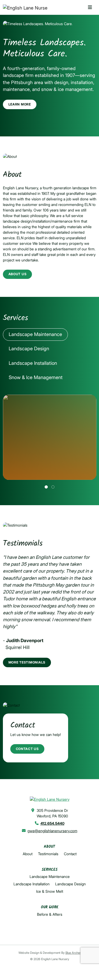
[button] (46, 487)
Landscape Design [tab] (29, 348)
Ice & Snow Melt (49, 891)
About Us (17, 274)
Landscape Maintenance (50, 876)
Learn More (19, 104)
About (27, 853)
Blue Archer (73, 953)
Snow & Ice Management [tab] (36, 377)
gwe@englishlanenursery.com (52, 830)
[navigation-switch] (89, 7)
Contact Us (27, 749)
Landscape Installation (31, 884)
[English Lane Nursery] (23, 8)
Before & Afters (49, 914)
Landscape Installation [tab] (33, 363)
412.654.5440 (52, 823)
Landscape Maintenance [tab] (35, 334)
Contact (70, 853)
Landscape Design (70, 884)
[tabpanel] (49, 442)
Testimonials (48, 853)
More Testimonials (27, 662)
